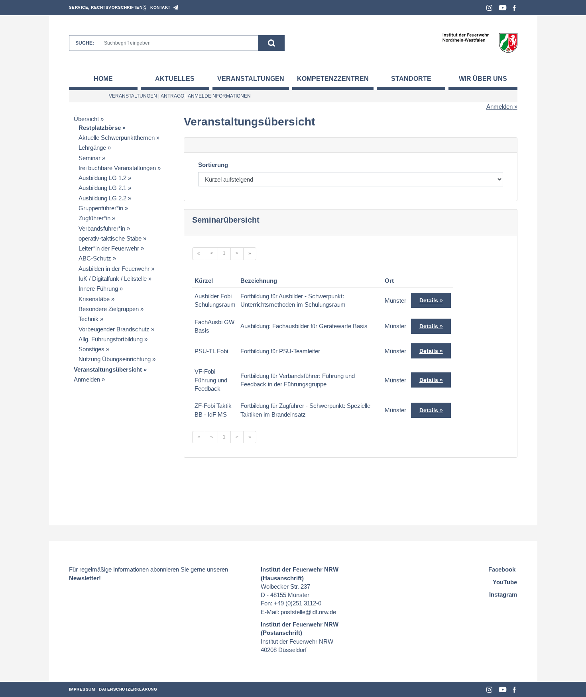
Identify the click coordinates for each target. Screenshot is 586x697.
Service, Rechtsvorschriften (106, 7)
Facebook (514, 8)
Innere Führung (98, 288)
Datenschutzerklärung (128, 689)
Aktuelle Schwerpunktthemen (117, 137)
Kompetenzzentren (333, 78)
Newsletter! (85, 578)
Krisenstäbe (94, 299)
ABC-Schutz (95, 258)
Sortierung (213, 164)
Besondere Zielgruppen (109, 308)
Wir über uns (483, 78)
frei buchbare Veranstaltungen (117, 167)
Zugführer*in (94, 218)
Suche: (84, 43)
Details (428, 300)
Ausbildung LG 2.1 (102, 187)
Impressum (82, 689)
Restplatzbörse (100, 127)
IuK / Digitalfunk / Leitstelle (113, 278)
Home (103, 78)
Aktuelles (175, 78)
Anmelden (499, 106)
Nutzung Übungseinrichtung (115, 359)
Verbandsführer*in (102, 228)
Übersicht (86, 119)
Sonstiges (91, 349)
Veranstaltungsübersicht (108, 369)
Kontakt (160, 7)
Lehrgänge (92, 147)
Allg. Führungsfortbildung (111, 339)
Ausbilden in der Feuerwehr (114, 268)
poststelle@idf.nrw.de (308, 612)
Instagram (489, 8)
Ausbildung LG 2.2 (102, 198)
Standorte (411, 78)
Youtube (503, 8)
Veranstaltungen (250, 78)
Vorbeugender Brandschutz (114, 329)
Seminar (89, 158)
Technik (88, 318)
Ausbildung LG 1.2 (102, 177)
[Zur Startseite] (479, 42)
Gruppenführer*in (101, 208)
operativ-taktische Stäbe (110, 238)
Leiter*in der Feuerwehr (109, 248)
